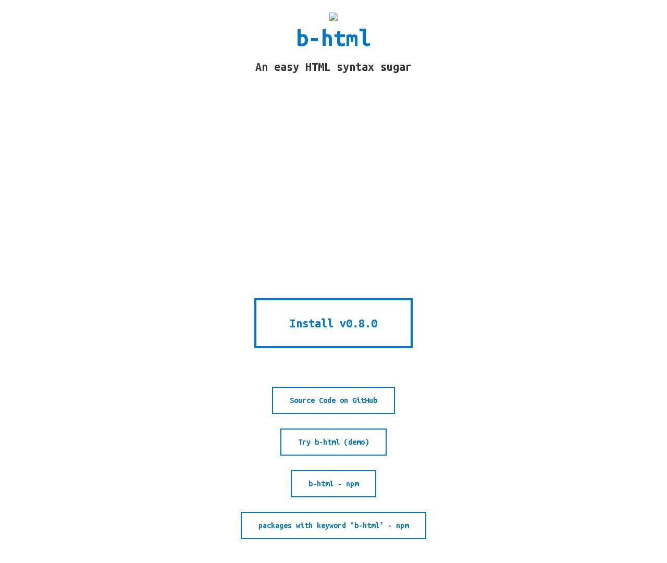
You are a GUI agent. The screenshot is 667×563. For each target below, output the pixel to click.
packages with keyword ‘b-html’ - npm (333, 525)
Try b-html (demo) (333, 442)
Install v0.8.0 (333, 323)
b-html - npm (333, 484)
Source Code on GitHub (333, 400)
